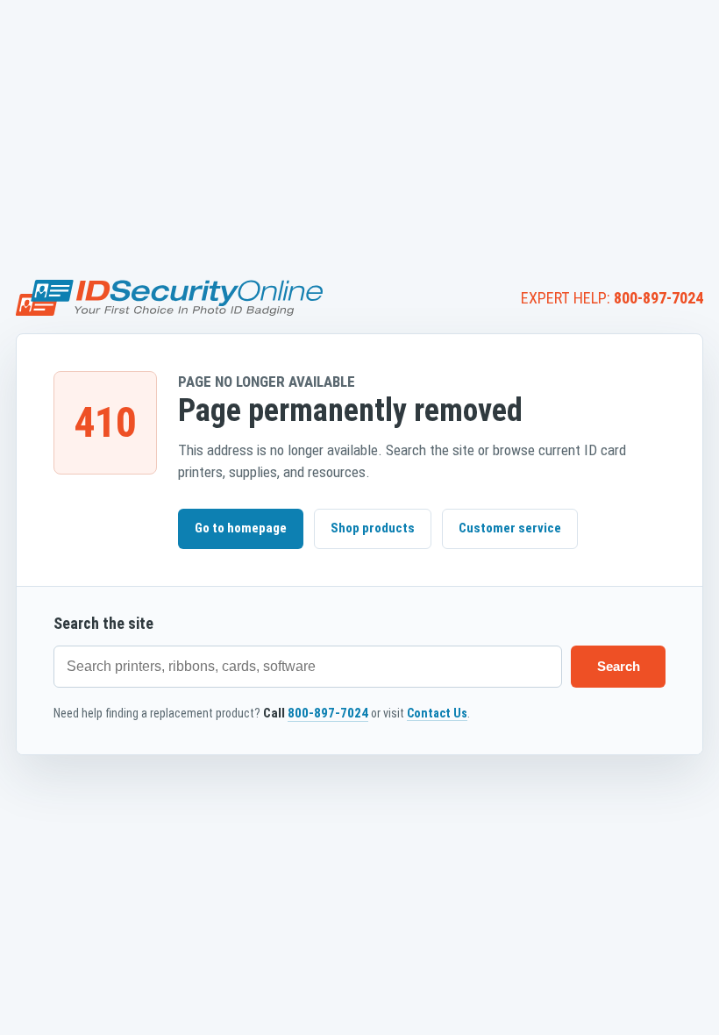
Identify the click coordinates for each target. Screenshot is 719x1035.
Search (618, 666)
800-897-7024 (658, 298)
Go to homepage (241, 528)
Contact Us (437, 713)
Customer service (510, 528)
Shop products (373, 528)
